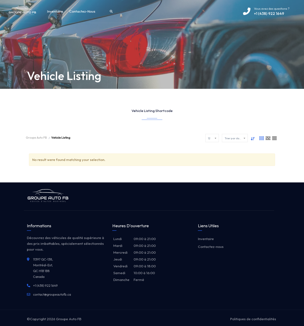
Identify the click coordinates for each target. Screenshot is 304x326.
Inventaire (55, 11)
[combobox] (212, 138)
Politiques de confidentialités (253, 319)
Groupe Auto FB (68, 319)
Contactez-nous (82, 11)
